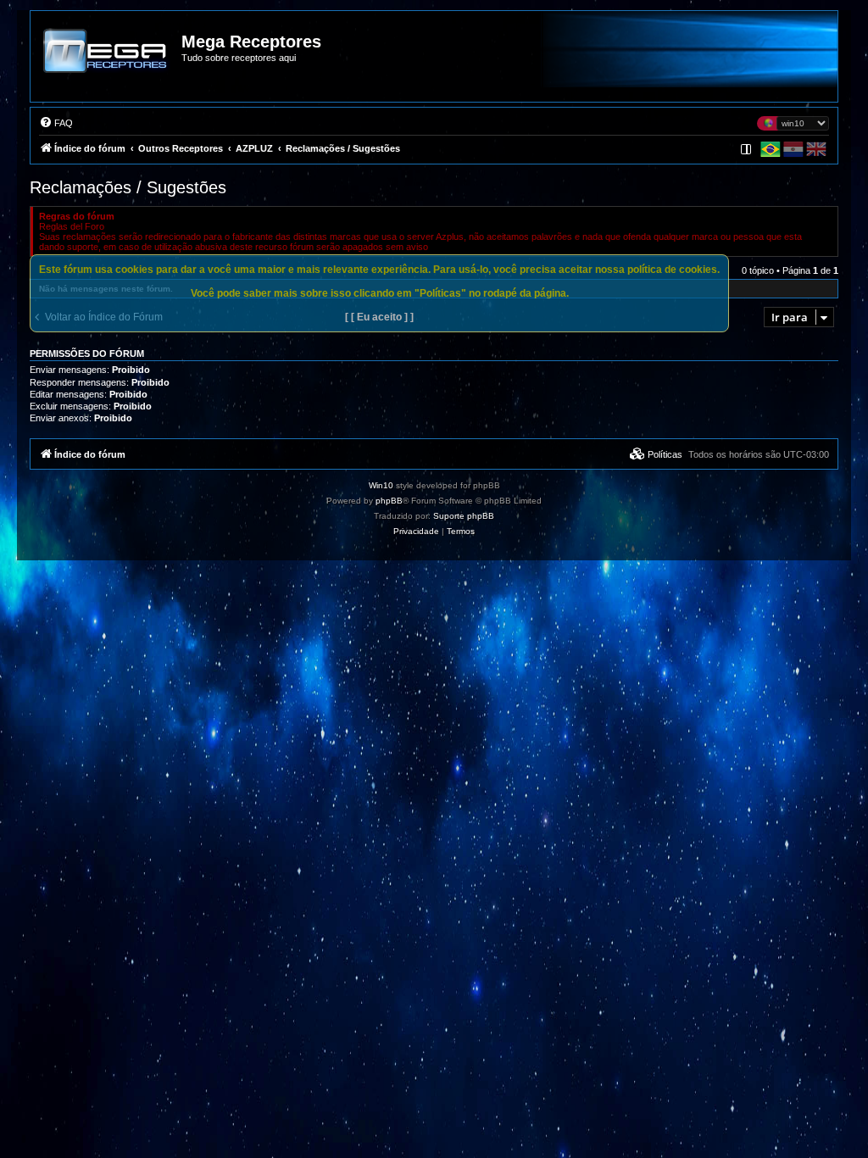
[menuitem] (56, 123)
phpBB (389, 500)
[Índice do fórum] (106, 62)
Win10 (381, 485)
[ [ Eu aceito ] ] (379, 317)
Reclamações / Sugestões (128, 187)
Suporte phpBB (463, 516)
